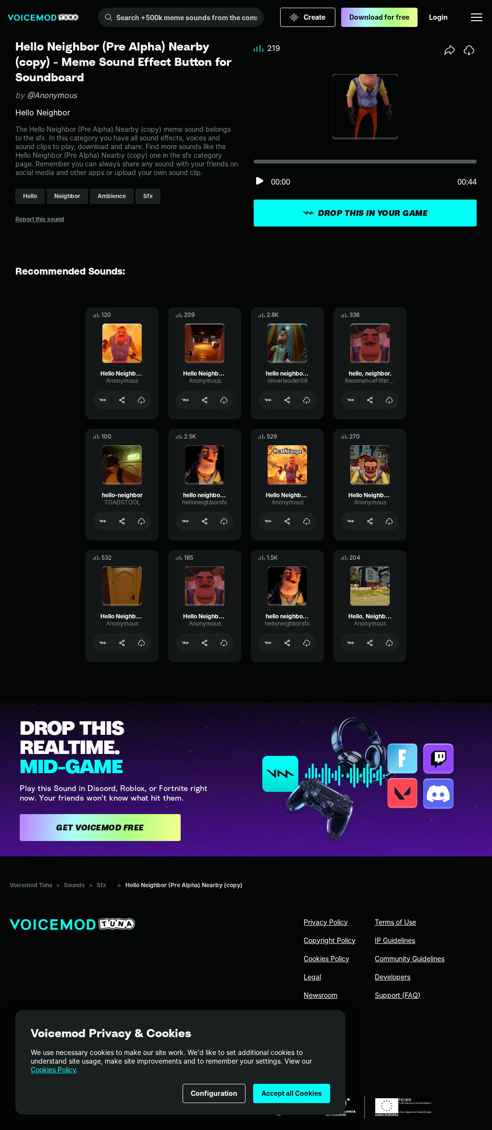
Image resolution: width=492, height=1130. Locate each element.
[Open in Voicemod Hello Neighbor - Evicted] (268, 521)
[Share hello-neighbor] (122, 521)
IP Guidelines (395, 940)
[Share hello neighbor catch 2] (287, 643)
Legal (312, 977)
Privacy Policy (326, 922)
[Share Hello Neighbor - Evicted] (287, 521)
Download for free (379, 17)
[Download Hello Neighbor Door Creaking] (141, 643)
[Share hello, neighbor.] (370, 400)
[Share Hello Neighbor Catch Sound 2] (204, 643)
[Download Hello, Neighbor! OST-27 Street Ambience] (389, 643)
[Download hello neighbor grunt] (306, 400)
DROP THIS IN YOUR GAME (373, 213)
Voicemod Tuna (31, 885)
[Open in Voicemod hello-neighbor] (102, 521)
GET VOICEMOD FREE (100, 827)
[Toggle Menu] (476, 17)
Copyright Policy (330, 940)
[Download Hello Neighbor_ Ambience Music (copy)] (141, 400)
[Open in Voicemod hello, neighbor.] (350, 400)
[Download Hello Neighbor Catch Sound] (389, 521)
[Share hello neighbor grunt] (287, 400)
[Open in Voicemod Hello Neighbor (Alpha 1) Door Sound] (185, 400)
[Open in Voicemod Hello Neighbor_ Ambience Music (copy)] (102, 400)
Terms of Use (395, 922)
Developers (392, 977)
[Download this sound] (469, 50)
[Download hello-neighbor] (141, 521)
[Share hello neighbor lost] (204, 521)
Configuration (214, 1093)
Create (314, 17)
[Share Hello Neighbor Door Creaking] (122, 643)
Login (438, 17)
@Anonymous (52, 95)
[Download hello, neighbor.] (389, 400)
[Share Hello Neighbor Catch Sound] (370, 521)
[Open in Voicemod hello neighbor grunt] (268, 400)
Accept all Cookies (291, 1093)
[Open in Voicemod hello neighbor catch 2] (268, 643)
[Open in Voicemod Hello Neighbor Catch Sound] (350, 521)
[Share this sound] (449, 50)
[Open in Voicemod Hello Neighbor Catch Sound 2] (185, 643)
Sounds (74, 885)
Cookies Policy (53, 1070)
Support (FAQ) (397, 995)
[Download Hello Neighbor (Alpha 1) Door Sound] (224, 400)
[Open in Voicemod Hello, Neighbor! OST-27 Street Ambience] (350, 643)
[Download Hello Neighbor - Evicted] (306, 521)
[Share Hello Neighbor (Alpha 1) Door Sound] (204, 400)
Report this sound (39, 219)
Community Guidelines (409, 958)
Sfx (101, 885)
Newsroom (320, 995)
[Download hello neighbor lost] (224, 521)
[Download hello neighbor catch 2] (306, 643)
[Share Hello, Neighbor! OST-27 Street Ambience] (370, 643)
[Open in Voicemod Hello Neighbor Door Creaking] (102, 643)
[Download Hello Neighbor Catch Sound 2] (224, 643)
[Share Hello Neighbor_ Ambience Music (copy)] (122, 400)
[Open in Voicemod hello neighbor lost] (185, 521)
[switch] (259, 181)
